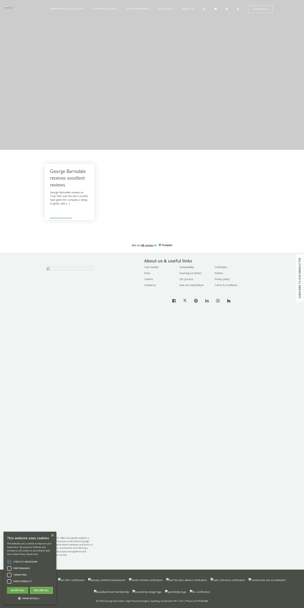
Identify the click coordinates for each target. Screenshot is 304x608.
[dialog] (30, 568)
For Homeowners (138, 8)
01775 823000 (201, 601)
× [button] (52, 535)
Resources (166, 8)
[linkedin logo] (207, 300)
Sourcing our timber (190, 273)
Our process (186, 279)
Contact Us (260, 9)
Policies (219, 273)
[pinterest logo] (196, 300)
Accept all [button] (17, 590)
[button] (30, 598)
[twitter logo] (185, 300)
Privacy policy (222, 279)
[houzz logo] (229, 300)
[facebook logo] (174, 300)
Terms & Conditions (226, 285)
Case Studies (151, 267)
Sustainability (186, 267)
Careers (148, 279)
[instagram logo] (218, 300)
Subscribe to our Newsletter (299, 278)
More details (57, 213)
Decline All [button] (41, 590)
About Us (188, 8)
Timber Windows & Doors (67, 8)
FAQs (147, 273)
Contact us (150, 285)
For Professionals (105, 8)
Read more (32, 554)
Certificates (221, 267)
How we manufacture (191, 285)
